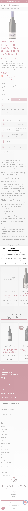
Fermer (4, 263)
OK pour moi (23, 263)
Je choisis (14, 263)
